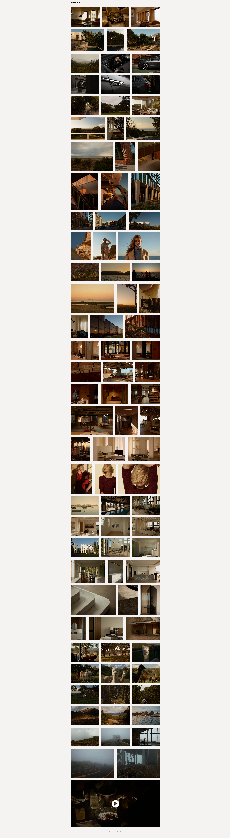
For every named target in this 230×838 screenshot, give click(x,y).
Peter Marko (75, 3)
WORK (154, 3)
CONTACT (159, 3)
